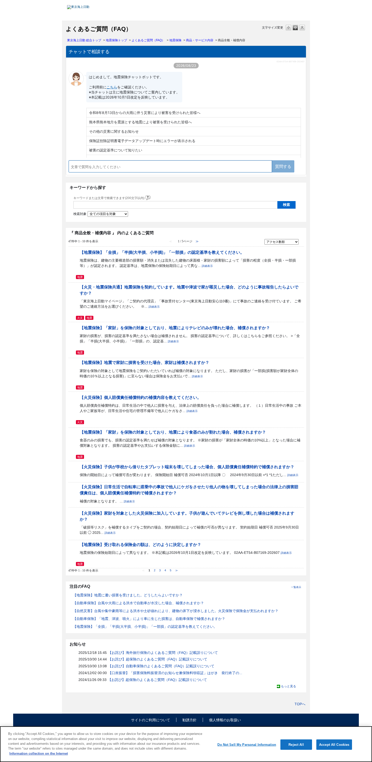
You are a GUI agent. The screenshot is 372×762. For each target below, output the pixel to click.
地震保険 (175, 40)
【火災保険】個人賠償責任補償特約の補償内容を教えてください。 (140, 397)
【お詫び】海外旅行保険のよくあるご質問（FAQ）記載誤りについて (163, 653)
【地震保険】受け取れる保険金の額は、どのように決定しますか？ (140, 544)
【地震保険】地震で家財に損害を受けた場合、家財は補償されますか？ (144, 362)
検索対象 (80, 214)
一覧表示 (296, 587)
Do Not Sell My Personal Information (246, 744)
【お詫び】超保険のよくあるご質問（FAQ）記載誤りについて (157, 659)
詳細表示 (207, 265)
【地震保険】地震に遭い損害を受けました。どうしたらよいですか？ (128, 595)
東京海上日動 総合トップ (84, 40)
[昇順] (301, 240)
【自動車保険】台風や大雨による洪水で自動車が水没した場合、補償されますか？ (138, 603)
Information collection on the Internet (38, 753)
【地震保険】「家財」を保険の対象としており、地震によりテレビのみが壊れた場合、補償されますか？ (175, 327)
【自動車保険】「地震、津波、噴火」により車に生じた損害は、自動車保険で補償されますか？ (149, 619)
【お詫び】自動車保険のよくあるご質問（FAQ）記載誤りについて (161, 666)
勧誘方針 (189, 720)
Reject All (296, 744)
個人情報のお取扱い (225, 720)
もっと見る (288, 686)
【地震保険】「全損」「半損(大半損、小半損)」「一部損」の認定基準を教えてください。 (162, 252)
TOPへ (300, 704)
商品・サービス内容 (199, 40)
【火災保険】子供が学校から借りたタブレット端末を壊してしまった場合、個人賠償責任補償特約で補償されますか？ (187, 466)
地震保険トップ (116, 40)
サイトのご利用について (150, 720)
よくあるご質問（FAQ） (148, 40)
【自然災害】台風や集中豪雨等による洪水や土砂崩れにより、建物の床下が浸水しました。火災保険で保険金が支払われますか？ (175, 611)
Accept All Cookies (334, 744)
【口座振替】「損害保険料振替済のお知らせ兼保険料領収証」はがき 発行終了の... (175, 673)
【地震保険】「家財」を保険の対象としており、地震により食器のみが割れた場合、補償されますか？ (173, 432)
